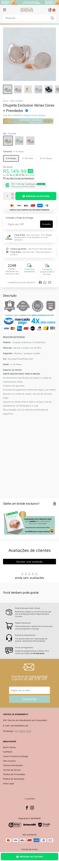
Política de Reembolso (13, 778)
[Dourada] (8, 141)
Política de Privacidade (14, 774)
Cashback (7, 751)
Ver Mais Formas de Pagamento (20, 178)
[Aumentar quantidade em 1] (12, 194)
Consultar (46, 224)
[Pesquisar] (52, 18)
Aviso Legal (8, 783)
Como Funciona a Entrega (15, 756)
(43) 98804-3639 (23, 731)
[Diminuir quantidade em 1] (12, 197)
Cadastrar (29, 699)
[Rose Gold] (30, 141)
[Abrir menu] (4, 10)
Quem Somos (9, 747)
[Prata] (19, 141)
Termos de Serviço (12, 769)
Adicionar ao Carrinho (37, 196)
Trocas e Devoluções (13, 765)
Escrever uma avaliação (29, 561)
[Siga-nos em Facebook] (27, 808)
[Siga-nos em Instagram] (32, 808)
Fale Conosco (9, 760)
